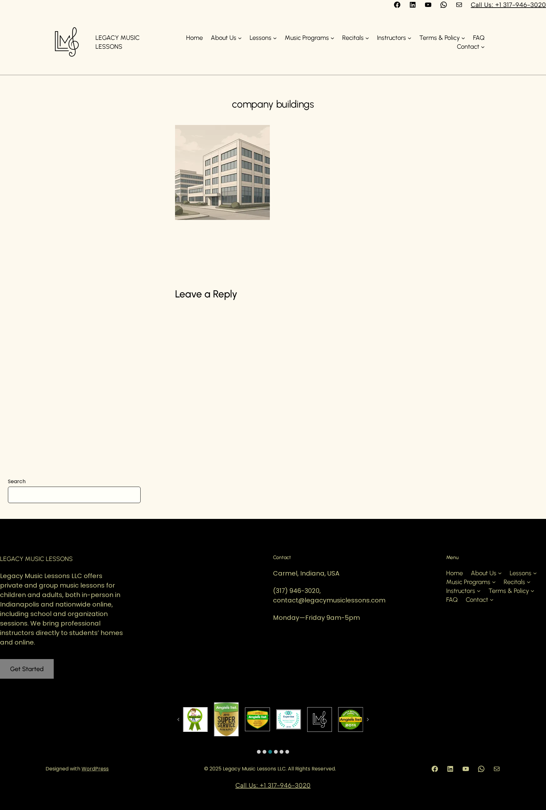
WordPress (95, 768)
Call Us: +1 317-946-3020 (508, 5)
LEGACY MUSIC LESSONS (36, 559)
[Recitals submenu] (367, 38)
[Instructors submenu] (409, 38)
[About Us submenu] (240, 38)
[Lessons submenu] (275, 38)
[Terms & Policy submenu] (463, 38)
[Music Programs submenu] (332, 38)
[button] (259, 752)
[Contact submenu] (483, 46)
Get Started (27, 669)
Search (17, 481)
